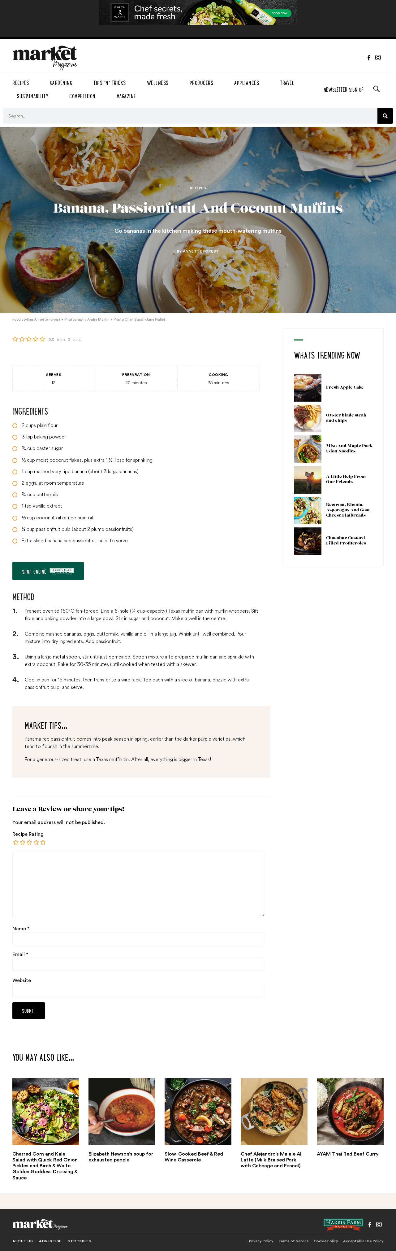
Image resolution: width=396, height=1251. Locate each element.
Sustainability (32, 95)
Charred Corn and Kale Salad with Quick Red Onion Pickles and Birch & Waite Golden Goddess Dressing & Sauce (45, 1166)
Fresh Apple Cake (345, 387)
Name (20, 928)
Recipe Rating (28, 834)
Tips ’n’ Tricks (109, 82)
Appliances (246, 82)
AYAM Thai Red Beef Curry (348, 1154)
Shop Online (34, 571)
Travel (287, 82)
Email (20, 954)
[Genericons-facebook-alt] (369, 58)
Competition (82, 95)
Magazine (126, 95)
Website (21, 980)
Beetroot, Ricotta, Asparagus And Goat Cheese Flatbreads (348, 510)
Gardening (61, 82)
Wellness (158, 82)
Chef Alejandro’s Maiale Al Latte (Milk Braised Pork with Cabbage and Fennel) (271, 1160)
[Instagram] (378, 58)
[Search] (385, 116)
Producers (201, 82)
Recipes (20, 82)
